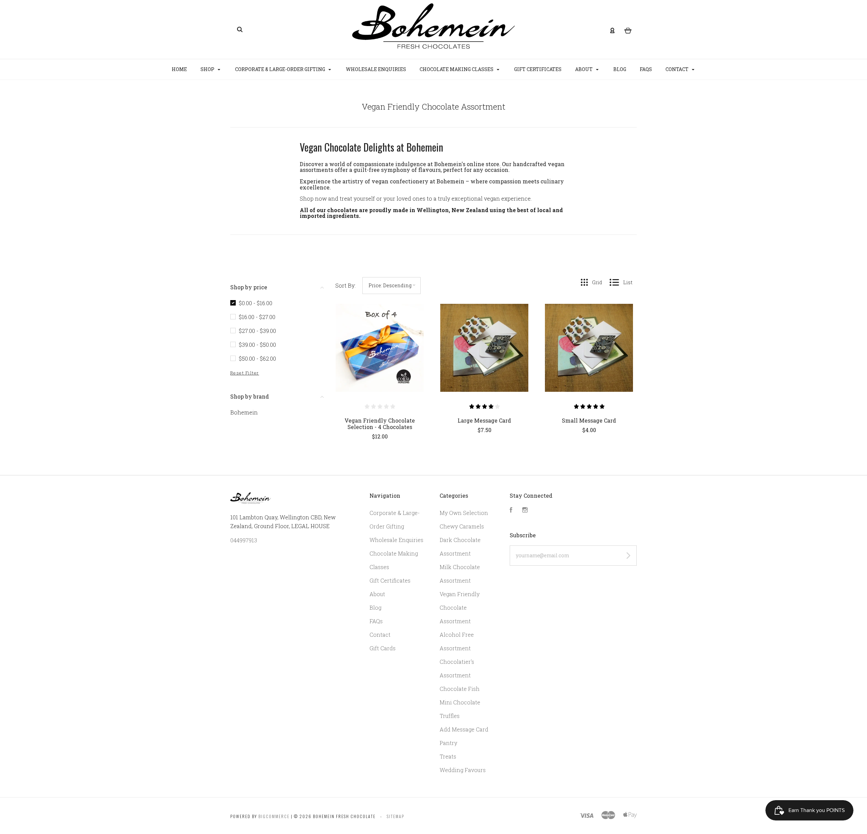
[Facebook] (511, 510)
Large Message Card (484, 420)
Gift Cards (382, 648)
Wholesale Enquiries (376, 69)
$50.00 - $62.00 (257, 358)
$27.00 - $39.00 (257, 330)
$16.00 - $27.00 (257, 316)
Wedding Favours (463, 769)
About (584, 69)
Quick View (379, 362)
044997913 (243, 540)
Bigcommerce (274, 816)
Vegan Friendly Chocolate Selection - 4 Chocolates (379, 423)
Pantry (448, 742)
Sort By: (345, 285)
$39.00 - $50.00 (257, 344)
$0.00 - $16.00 (255, 303)
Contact (677, 69)
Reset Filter (244, 373)
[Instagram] (525, 510)
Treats (448, 756)
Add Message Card (464, 729)
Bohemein (244, 412)
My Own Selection (464, 512)
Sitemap (395, 816)
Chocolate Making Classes (457, 69)
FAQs (646, 69)
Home (179, 69)
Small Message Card (589, 420)
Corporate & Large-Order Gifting (280, 69)
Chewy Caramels (462, 526)
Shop (207, 69)
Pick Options (379, 454)
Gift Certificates (538, 69)
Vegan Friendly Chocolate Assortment (460, 607)
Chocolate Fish (460, 688)
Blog (619, 69)
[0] (628, 29)
